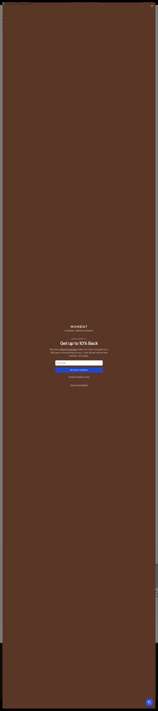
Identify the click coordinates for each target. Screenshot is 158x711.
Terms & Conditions (79, 385)
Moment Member (68, 349)
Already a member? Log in (79, 377)
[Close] (152, 5)
